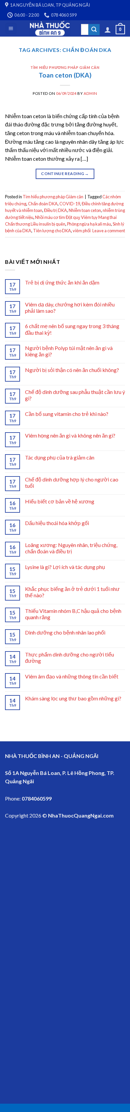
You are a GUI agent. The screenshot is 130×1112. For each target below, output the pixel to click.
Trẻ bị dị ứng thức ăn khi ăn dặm (62, 282)
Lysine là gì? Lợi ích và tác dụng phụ (65, 567)
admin (90, 93)
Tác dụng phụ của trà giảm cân (59, 457)
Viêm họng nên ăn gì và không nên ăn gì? (70, 435)
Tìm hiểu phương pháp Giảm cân (64, 67)
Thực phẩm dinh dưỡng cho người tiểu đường (69, 657)
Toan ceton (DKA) (65, 75)
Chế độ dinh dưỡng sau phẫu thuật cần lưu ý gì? (75, 395)
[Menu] (11, 28)
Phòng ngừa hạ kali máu (89, 224)
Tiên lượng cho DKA (52, 230)
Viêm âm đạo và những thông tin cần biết (71, 676)
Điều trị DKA (55, 210)
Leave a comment (108, 230)
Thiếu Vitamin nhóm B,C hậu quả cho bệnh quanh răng (73, 614)
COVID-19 (69, 203)
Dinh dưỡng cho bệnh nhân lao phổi (65, 632)
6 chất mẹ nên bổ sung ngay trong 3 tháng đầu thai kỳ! (72, 329)
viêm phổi (82, 230)
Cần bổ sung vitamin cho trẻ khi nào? (66, 414)
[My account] (107, 29)
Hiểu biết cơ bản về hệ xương (59, 501)
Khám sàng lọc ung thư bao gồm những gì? (73, 698)
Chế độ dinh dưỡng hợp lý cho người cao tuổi (71, 482)
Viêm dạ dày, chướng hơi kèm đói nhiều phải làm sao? (70, 307)
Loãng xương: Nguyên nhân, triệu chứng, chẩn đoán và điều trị (71, 548)
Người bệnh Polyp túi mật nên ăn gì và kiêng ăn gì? (69, 351)
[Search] (94, 29)
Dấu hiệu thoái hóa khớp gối (57, 523)
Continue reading (65, 173)
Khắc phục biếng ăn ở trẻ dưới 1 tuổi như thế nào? (72, 592)
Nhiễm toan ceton (85, 210)
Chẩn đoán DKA (43, 203)
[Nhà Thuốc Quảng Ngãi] (50, 28)
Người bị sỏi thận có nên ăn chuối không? (72, 370)
